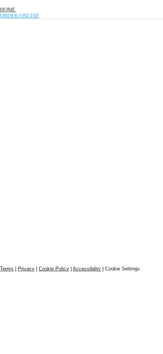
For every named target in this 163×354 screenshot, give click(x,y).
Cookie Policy (54, 269)
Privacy (26, 269)
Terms (7, 269)
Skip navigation (18, 3)
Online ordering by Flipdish (25, 257)
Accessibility (87, 269)
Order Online (19, 16)
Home (8, 10)
